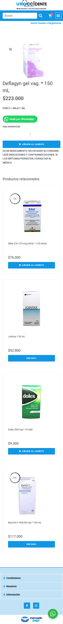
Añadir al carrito (33, 144)
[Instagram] (36, 606)
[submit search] (40, 15)
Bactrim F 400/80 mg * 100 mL (24, 522)
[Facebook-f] (27, 606)
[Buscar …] (20, 16)
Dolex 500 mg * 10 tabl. (20, 429)
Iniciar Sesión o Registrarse (46, 23)
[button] (58, 16)
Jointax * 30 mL (16, 336)
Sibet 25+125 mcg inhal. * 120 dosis (27, 243)
